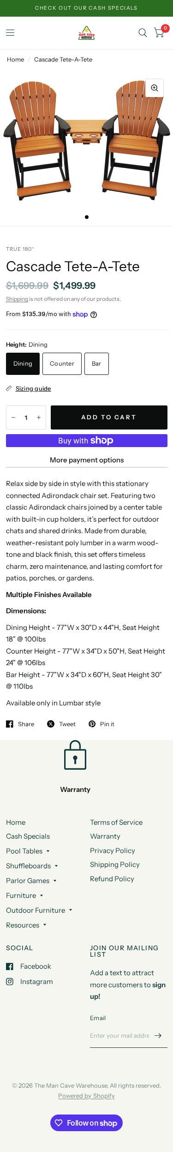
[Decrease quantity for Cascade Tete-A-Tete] (13, 417)
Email (98, 1017)
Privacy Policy (112, 850)
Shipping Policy (115, 864)
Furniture (21, 895)
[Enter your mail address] (158, 1036)
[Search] (142, 33)
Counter (62, 363)
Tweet (67, 724)
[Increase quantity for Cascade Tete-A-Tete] (39, 417)
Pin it (107, 724)
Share (26, 724)
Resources (22, 925)
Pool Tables (24, 851)
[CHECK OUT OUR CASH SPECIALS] (86, 8)
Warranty (105, 836)
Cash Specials (28, 836)
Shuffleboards (28, 865)
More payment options (87, 459)
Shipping (17, 298)
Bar (96, 363)
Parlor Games (27, 880)
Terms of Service (116, 822)
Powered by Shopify (86, 1095)
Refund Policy (112, 878)
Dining (23, 363)
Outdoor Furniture (35, 910)
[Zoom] (154, 88)
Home (15, 59)
